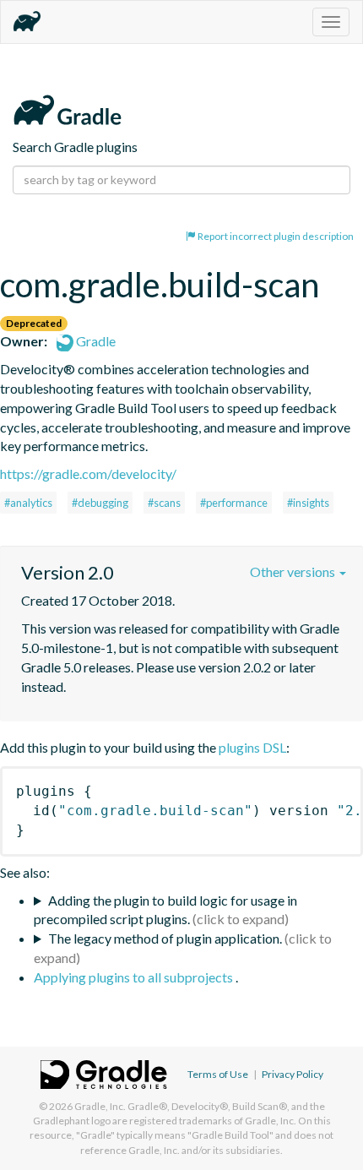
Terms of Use (217, 1074)
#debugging (100, 502)
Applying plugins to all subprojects (135, 977)
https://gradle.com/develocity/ (88, 473)
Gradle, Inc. (100, 1106)
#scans (164, 502)
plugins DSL (252, 747)
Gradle (94, 341)
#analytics (28, 502)
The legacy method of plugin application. (165, 938)
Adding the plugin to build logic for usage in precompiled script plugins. (165, 910)
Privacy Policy (292, 1074)
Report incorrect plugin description (275, 236)
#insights (308, 502)
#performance (234, 502)
